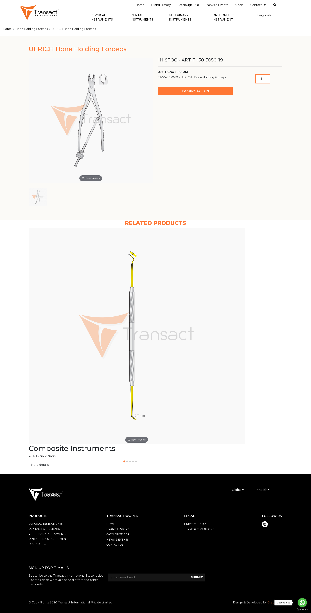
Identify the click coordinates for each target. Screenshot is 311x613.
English (262, 490)
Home (142, 5)
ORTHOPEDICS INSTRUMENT (48, 539)
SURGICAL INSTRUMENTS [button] (102, 17)
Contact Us (258, 5)
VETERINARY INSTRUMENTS (47, 533)
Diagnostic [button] (264, 15)
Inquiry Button (195, 91)
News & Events (217, 5)
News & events (117, 539)
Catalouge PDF (189, 5)
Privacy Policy (195, 524)
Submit (197, 577)
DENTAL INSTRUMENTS (44, 528)
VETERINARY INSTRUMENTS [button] (180, 17)
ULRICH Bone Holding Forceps (73, 29)
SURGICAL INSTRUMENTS (46, 523)
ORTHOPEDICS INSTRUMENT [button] (224, 17)
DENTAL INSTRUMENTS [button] (142, 17)
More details (40, 464)
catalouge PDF (117, 534)
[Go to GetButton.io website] (302, 609)
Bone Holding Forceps (31, 29)
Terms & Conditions (199, 529)
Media (239, 5)
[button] (124, 461)
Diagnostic (37, 544)
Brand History (161, 5)
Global (237, 490)
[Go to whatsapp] (302, 602)
